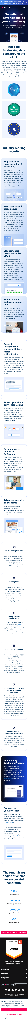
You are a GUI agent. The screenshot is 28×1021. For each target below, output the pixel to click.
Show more (10, 1007)
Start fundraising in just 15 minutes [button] (14, 932)
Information (5, 969)
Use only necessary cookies (14, 1014)
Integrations (5, 978)
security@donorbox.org (11, 835)
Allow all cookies (14, 1010)
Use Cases (4, 973)
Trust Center (9, 822)
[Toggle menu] (24, 8)
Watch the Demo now (17, 3)
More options (5, 1018)
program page (8, 778)
